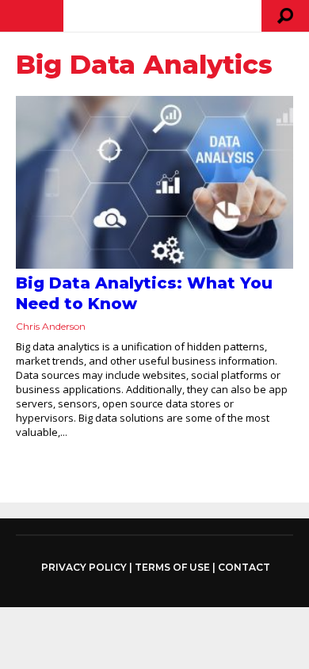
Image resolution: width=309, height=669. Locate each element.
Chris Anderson (51, 326)
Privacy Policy (84, 567)
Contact (244, 567)
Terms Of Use (172, 567)
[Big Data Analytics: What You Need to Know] (154, 182)
